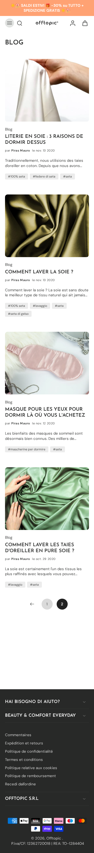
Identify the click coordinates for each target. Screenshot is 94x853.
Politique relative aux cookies (31, 767)
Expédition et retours (24, 743)
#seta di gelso (18, 314)
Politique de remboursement (30, 776)
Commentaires (18, 735)
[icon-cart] (83, 23)
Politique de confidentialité (29, 751)
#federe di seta (44, 176)
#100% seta (16, 176)
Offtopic (54, 838)
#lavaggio (40, 306)
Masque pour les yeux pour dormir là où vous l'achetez (45, 412)
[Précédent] (32, 604)
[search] (19, 23)
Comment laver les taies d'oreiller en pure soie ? (39, 548)
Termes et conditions (24, 759)
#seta (67, 176)
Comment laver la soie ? (39, 272)
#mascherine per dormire (26, 449)
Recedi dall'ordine (20, 784)
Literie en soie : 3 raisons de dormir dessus (44, 139)
